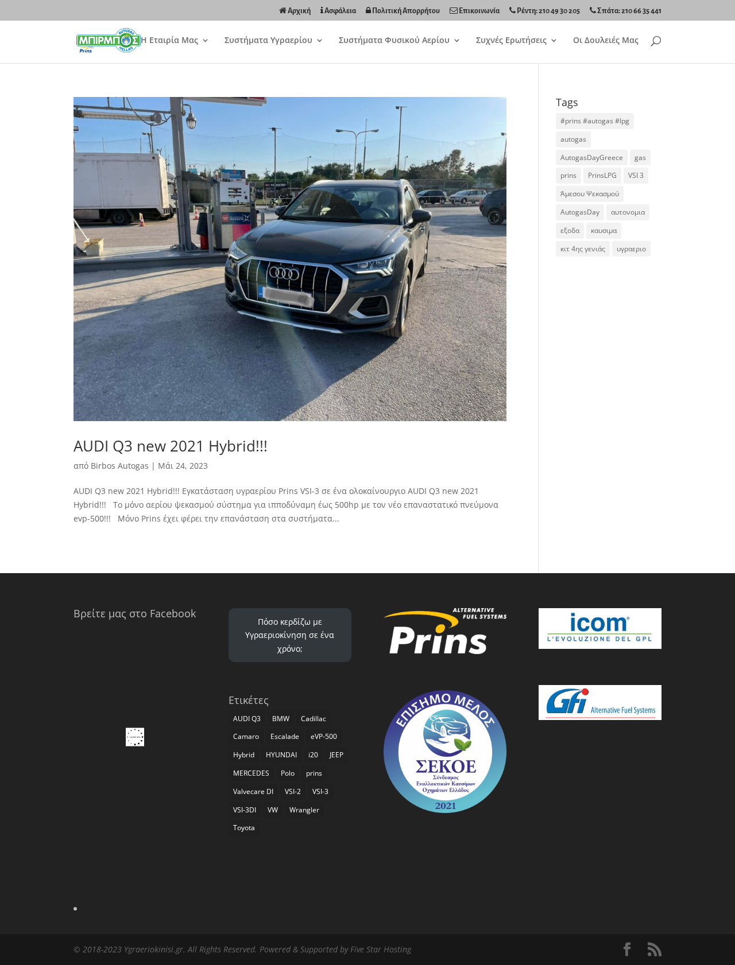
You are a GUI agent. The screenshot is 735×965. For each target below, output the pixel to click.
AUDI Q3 (247, 718)
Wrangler (304, 810)
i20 (313, 755)
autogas (573, 139)
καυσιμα (604, 230)
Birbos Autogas (120, 465)
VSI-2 (293, 791)
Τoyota (244, 827)
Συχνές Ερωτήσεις (511, 40)
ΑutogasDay (579, 212)
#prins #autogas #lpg (594, 121)
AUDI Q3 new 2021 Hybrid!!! (171, 445)
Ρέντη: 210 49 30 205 (548, 11)
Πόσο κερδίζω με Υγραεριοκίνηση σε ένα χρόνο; (289, 635)
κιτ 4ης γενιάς (582, 249)
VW (273, 810)
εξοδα (569, 230)
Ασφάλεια (339, 11)
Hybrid (243, 755)
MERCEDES (251, 773)
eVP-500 (324, 736)
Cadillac (313, 718)
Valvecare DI (253, 791)
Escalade (284, 736)
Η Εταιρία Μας (169, 40)
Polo (288, 773)
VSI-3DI (244, 810)
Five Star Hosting (380, 949)
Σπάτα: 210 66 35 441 (629, 11)
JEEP (336, 755)
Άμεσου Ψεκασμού (589, 194)
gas (640, 157)
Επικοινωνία (479, 11)
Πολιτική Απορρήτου (405, 11)
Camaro (246, 736)
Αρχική (299, 11)
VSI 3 (636, 175)
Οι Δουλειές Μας (606, 40)
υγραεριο (631, 249)
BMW (280, 718)
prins (568, 175)
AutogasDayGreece (591, 157)
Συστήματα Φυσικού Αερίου (394, 40)
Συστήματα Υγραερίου (268, 40)
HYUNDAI (281, 755)
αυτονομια (628, 212)
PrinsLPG (602, 175)
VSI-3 (320, 791)
